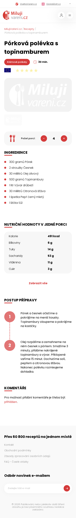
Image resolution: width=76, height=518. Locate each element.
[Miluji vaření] (15, 15)
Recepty (29, 29)
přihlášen (10, 402)
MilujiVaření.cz (13, 29)
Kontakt (9, 445)
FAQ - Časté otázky (16, 462)
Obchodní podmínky (17, 450)
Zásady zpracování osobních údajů (27, 456)
